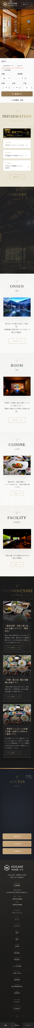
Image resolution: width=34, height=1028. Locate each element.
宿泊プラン (26, 4)
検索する (18, 94)
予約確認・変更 (18, 100)
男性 (3, 83)
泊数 (3, 74)
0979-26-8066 (17, 899)
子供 (24, 83)
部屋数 (20, 74)
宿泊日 (3, 61)
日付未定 (8, 70)
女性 (13, 83)
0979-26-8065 (17, 905)
